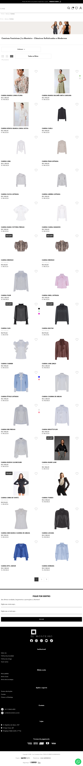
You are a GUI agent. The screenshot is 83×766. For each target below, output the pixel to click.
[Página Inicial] (2, 19)
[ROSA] (39, 379)
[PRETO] (39, 309)
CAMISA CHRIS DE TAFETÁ (10, 498)
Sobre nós (3, 653)
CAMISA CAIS (5, 328)
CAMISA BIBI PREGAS (8, 429)
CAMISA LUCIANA (48, 533)
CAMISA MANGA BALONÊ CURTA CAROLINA (56, 95)
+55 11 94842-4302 (9, 709)
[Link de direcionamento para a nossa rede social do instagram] (36, 640)
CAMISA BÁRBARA (48, 566)
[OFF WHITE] (80, 78)
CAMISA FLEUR (6, 295)
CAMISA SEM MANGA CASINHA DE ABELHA (15, 533)
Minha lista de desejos (7, 679)
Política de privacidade (7, 656)
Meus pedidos (5, 673)
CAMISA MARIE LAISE (49, 462)
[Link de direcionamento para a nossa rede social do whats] (41, 640)
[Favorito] (76, 8)
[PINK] (39, 314)
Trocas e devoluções (6, 691)
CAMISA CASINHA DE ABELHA (52, 396)
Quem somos (4, 662)
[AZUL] (39, 377)
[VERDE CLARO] (39, 311)
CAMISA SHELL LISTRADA (50, 295)
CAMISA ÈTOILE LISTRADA (10, 396)
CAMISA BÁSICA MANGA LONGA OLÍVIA (14, 128)
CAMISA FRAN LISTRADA (50, 161)
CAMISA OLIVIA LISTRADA (10, 194)
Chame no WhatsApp (7, 697)
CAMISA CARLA (47, 128)
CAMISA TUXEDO (47, 498)
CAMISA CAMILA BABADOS (51, 227)
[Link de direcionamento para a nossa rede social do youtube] (46, 640)
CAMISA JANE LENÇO (49, 363)
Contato (3, 694)
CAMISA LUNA (6, 161)
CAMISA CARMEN (7, 363)
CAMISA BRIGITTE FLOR (50, 429)
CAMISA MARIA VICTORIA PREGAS (12, 227)
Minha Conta (4, 676)
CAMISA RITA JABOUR (8, 566)
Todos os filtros (33, 56)
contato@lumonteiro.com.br (11, 713)
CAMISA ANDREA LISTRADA (51, 194)
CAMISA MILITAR (47, 328)
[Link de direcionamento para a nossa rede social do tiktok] (51, 640)
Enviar (41, 619)
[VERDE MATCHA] (80, 76)
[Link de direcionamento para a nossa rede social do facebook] (31, 640)
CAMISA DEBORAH (7, 260)
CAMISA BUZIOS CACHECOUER (11, 462)
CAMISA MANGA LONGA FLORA (11, 95)
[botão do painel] (80, 8)
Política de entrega (6, 659)
